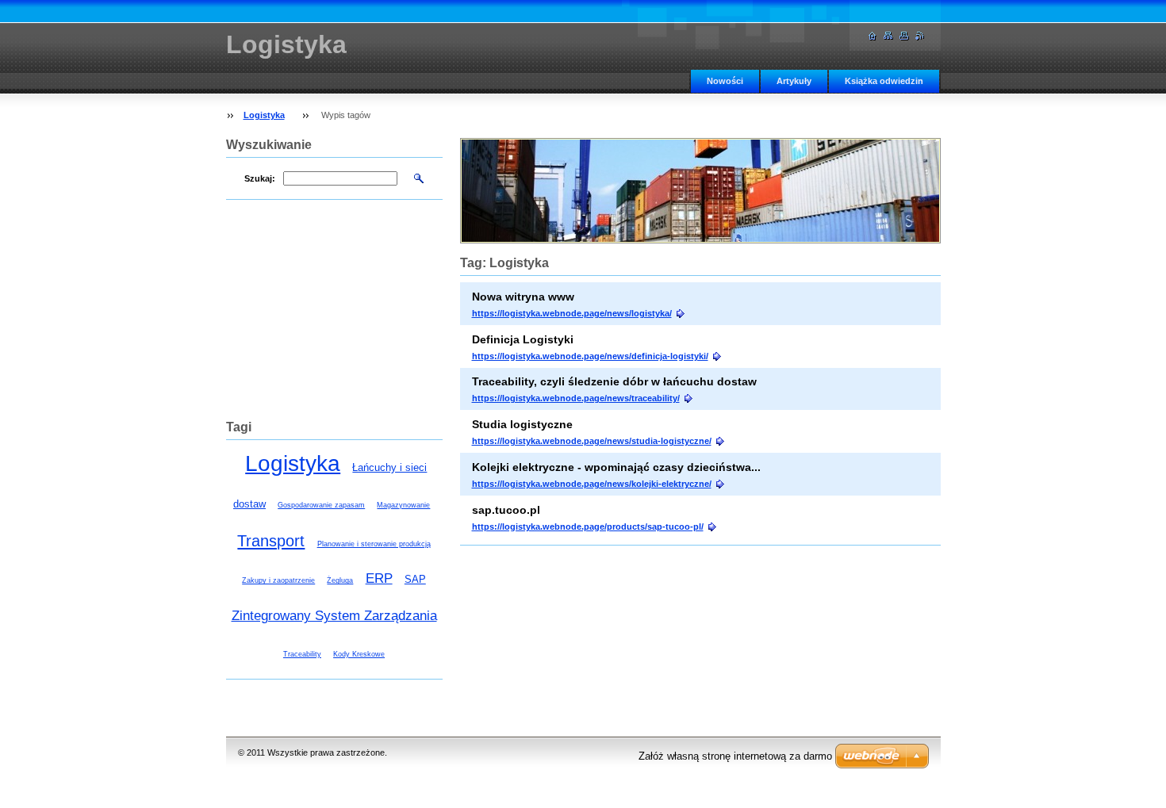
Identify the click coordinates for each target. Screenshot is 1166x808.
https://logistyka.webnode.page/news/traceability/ (576, 398)
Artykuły (794, 81)
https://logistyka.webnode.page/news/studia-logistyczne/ (591, 441)
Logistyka (264, 115)
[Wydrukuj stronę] (904, 36)
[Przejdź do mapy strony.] (888, 36)
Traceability (302, 654)
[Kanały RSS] (920, 36)
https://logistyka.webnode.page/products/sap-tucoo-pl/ (588, 526)
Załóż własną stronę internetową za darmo (735, 756)
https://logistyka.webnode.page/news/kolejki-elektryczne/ (591, 483)
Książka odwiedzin (884, 81)
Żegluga (340, 580)
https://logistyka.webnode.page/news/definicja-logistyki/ (590, 356)
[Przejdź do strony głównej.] (872, 36)
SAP (415, 579)
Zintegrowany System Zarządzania (334, 615)
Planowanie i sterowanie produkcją (374, 544)
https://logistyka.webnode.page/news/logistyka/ (572, 313)
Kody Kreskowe (359, 654)
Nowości (725, 81)
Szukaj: (259, 178)
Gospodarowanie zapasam (321, 505)
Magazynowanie (403, 505)
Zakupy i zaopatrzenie (278, 580)
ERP (379, 578)
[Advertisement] (334, 318)
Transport (271, 541)
